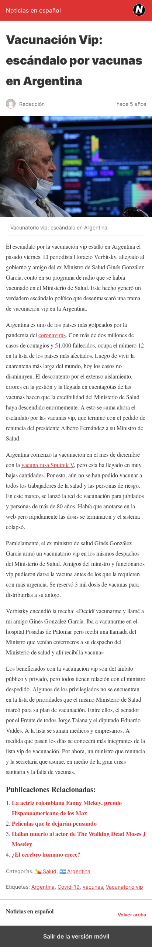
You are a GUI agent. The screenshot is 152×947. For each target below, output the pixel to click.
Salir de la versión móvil (76, 936)
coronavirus (52, 335)
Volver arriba (132, 914)
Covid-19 (69, 887)
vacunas (93, 887)
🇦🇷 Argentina (74, 871)
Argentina (43, 887)
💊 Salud (45, 871)
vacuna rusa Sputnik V (47, 465)
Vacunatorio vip (124, 887)
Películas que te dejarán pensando (54, 823)
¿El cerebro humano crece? (46, 854)
